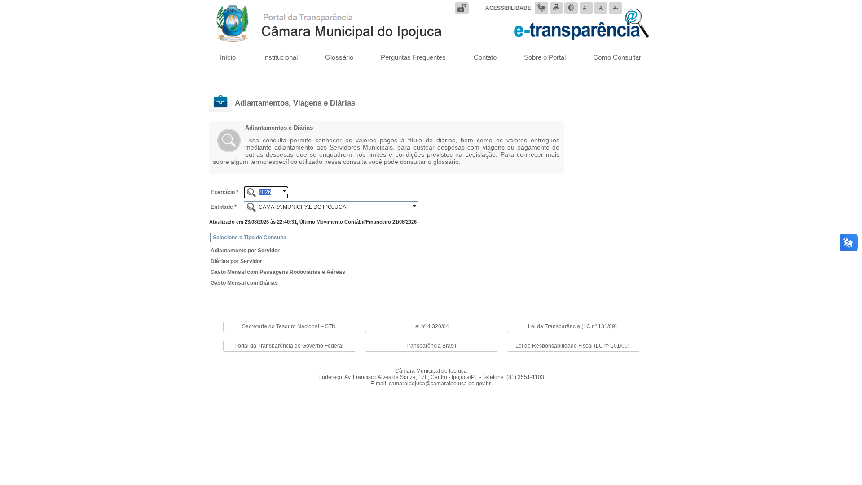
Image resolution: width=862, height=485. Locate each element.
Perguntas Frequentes (413, 57)
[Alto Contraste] (571, 7)
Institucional (280, 57)
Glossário (339, 57)
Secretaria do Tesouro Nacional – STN (289, 326)
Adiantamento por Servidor (245, 250)
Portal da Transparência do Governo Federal (288, 346)
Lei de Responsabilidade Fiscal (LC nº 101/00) (572, 346)
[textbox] (266, 192)
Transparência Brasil (430, 346)
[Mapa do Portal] (556, 7)
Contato (485, 57)
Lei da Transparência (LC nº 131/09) (572, 326)
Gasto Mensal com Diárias (244, 283)
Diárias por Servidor (236, 261)
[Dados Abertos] (461, 8)
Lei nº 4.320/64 (430, 326)
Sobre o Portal (545, 57)
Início (228, 57)
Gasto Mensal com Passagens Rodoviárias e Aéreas (278, 272)
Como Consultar (617, 57)
